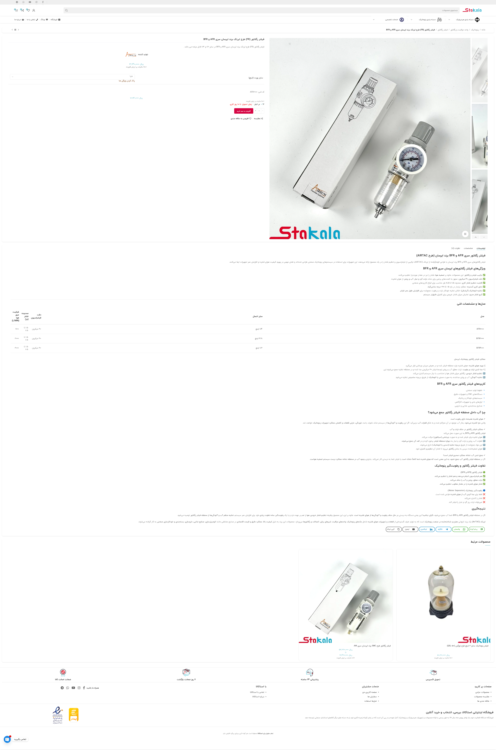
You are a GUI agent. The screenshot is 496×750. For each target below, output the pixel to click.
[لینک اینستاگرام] (79, 688)
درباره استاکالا (258, 696)
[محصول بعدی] (12, 29)
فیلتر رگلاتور (443, 30)
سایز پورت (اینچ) (256, 78)
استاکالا (260, 733)
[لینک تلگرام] (62, 688)
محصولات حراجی (482, 692)
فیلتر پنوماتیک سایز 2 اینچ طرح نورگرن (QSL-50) (467, 646)
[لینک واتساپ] (67, 688)
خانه (483, 30)
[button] (484, 237)
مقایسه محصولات (481, 696)
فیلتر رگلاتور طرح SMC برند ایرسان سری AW (372, 646)
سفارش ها (372, 696)
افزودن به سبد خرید (244, 111)
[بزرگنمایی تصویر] (465, 234)
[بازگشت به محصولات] (15, 29)
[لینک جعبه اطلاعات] (433, 675)
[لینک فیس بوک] (84, 688)
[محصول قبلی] (18, 29)
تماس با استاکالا (257, 692)
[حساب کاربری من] (33, 10)
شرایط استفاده (371, 701)
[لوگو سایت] (472, 10)
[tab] (481, 248)
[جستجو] (67, 10)
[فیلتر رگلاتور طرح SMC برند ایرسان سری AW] (346, 596)
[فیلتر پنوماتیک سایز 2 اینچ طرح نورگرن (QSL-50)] (443, 596)
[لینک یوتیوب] (73, 688)
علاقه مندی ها (483, 701)
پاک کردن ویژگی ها (127, 81)
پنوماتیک (475, 30)
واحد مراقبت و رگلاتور (459, 30)
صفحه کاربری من (369, 692)
